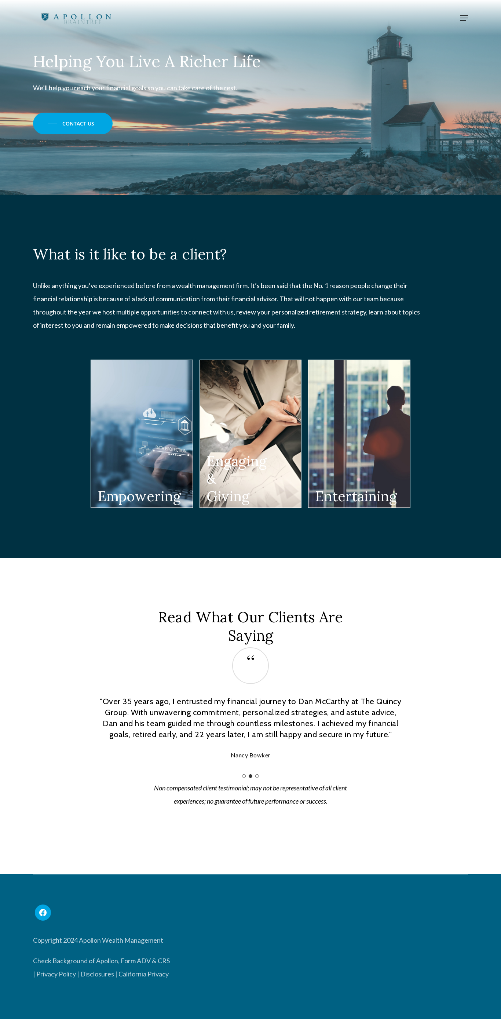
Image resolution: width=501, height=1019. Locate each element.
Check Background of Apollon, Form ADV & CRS (101, 994)
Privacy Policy (56, 1007)
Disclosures (97, 1007)
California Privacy (143, 1007)
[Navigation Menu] (464, 18)
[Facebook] (43, 946)
